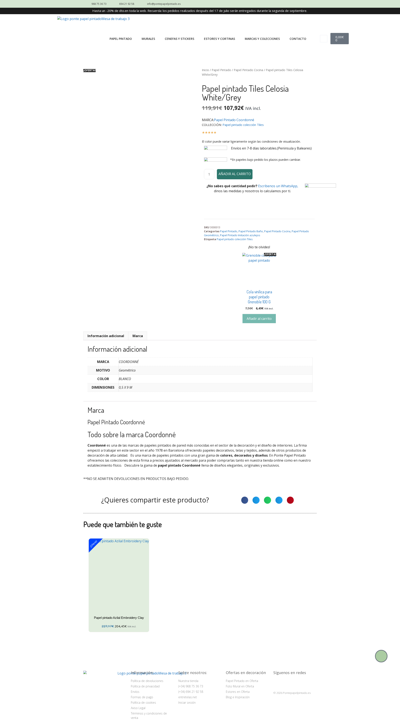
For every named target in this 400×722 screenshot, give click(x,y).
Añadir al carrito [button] (259, 318)
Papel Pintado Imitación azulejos (240, 235)
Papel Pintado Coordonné (234, 120)
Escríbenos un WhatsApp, (278, 186)
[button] (323, 38)
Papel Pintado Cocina (248, 70)
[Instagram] (277, 683)
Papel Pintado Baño (251, 231)
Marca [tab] (137, 336)
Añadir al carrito (235, 174)
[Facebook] (288, 683)
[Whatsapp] (381, 656)
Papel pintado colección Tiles (243, 125)
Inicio (205, 70)
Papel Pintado (221, 70)
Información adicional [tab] (106, 336)
